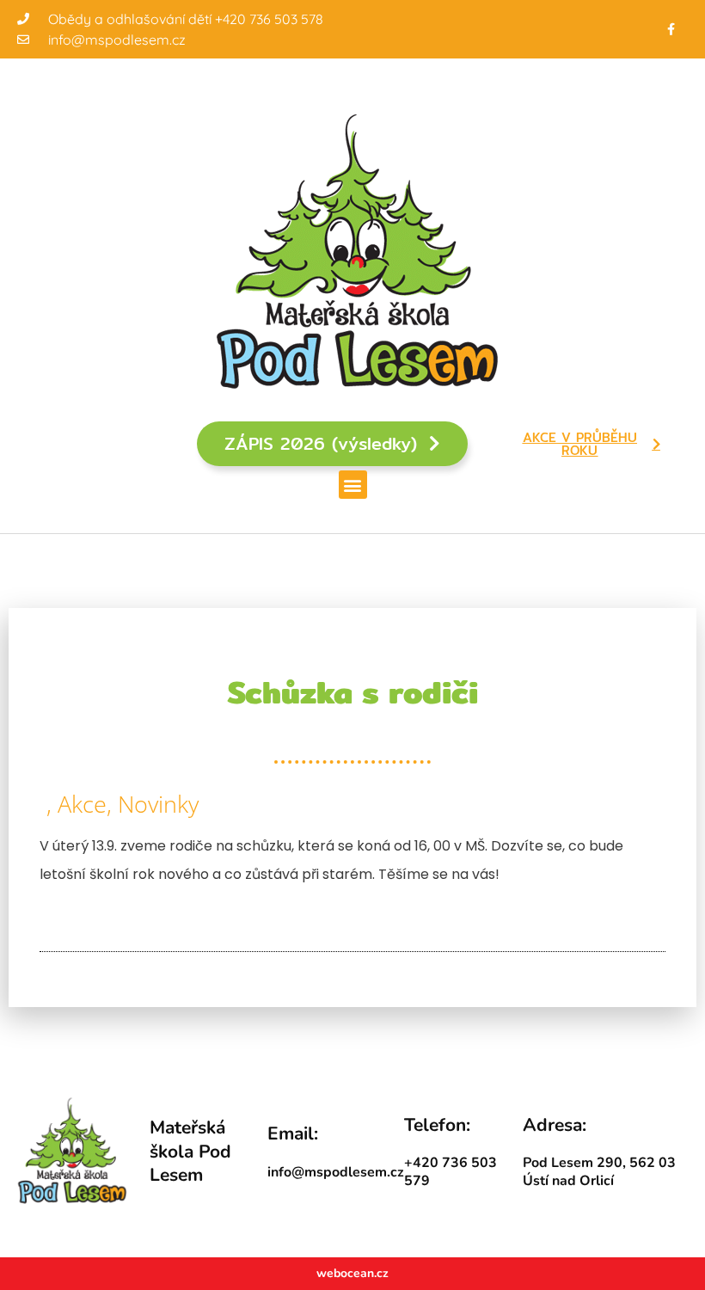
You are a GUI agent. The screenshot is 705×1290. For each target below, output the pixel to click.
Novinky (158, 804)
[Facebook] (671, 29)
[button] (353, 484)
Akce (82, 804)
